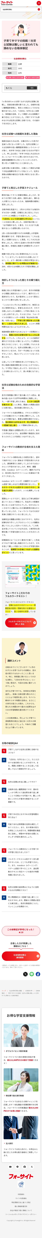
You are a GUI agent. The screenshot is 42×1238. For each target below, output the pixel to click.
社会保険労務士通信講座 (20, 956)
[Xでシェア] (25, 974)
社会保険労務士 (7, 9)
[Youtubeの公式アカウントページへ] (10, 1167)
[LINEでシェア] (31, 974)
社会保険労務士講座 (15, 991)
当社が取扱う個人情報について (21, 1210)
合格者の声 (28, 991)
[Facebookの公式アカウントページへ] (24, 1167)
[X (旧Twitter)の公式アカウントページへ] (31, 1167)
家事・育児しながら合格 (15, 77)
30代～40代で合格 (33, 77)
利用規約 (21, 1194)
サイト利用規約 (20, 1198)
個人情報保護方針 (21, 1206)
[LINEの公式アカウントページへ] (17, 1167)
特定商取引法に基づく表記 (21, 1202)
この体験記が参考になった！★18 (21, 931)
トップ (4, 991)
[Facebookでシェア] (38, 974)
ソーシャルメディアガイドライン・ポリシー (21, 1214)
